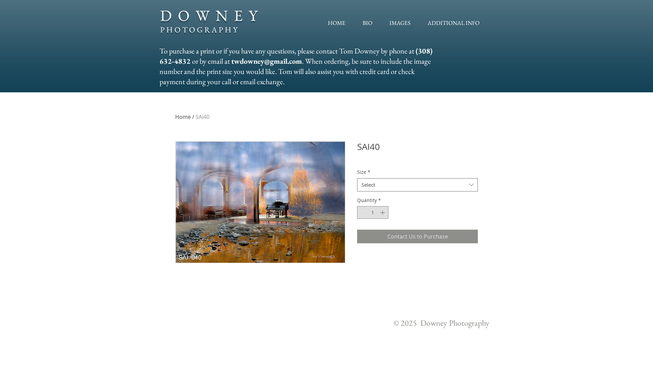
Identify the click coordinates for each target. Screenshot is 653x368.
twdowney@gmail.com (266, 61)
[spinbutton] (373, 212)
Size (363, 172)
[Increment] (383, 212)
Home (183, 117)
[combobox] (417, 184)
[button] (400, 23)
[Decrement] (362, 212)
